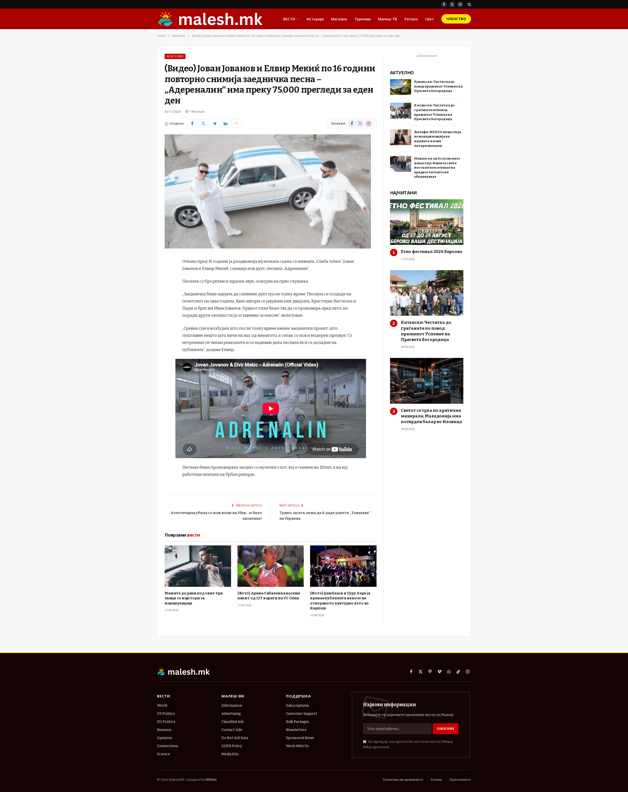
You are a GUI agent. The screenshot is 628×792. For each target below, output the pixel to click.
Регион (411, 18)
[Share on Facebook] (192, 123)
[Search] (469, 4)
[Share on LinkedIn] (225, 123)
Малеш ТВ (387, 18)
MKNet (211, 779)
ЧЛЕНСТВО (456, 18)
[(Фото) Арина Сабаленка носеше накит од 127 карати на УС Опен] (270, 566)
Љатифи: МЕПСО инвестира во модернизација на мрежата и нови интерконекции (437, 139)
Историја (315, 18)
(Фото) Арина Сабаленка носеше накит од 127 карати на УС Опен (269, 595)
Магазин (339, 18)
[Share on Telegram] (214, 123)
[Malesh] (210, 19)
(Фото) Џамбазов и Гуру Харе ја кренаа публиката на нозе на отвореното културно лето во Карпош (340, 600)
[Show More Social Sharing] (236, 123)
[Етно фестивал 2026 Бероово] (426, 222)
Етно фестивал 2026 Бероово (431, 251)
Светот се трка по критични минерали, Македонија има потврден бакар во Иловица (431, 416)
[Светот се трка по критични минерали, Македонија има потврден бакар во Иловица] (426, 381)
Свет (429, 18)
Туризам (362, 18)
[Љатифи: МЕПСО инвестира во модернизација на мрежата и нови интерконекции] (400, 137)
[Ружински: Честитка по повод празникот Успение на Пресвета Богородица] (400, 87)
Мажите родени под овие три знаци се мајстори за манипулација (194, 598)
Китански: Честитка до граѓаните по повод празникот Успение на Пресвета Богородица (434, 112)
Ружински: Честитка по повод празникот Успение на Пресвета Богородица (438, 86)
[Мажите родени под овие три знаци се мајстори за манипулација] (198, 566)
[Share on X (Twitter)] (203, 123)
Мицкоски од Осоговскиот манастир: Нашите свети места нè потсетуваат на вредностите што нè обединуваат (437, 167)
